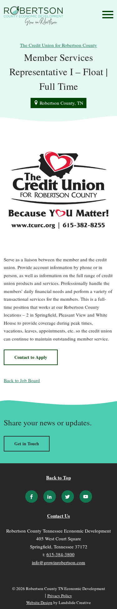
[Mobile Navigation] (106, 14)
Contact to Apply (30, 357)
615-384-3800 (60, 554)
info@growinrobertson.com (58, 562)
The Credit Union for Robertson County (58, 45)
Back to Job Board (22, 380)
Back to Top (58, 477)
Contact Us (58, 515)
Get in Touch (26, 443)
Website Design (39, 602)
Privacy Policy (59, 596)
